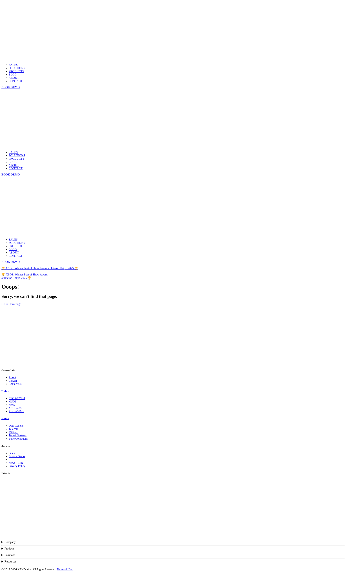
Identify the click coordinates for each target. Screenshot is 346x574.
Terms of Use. (65, 569)
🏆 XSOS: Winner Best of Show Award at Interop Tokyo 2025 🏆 (39, 268)
